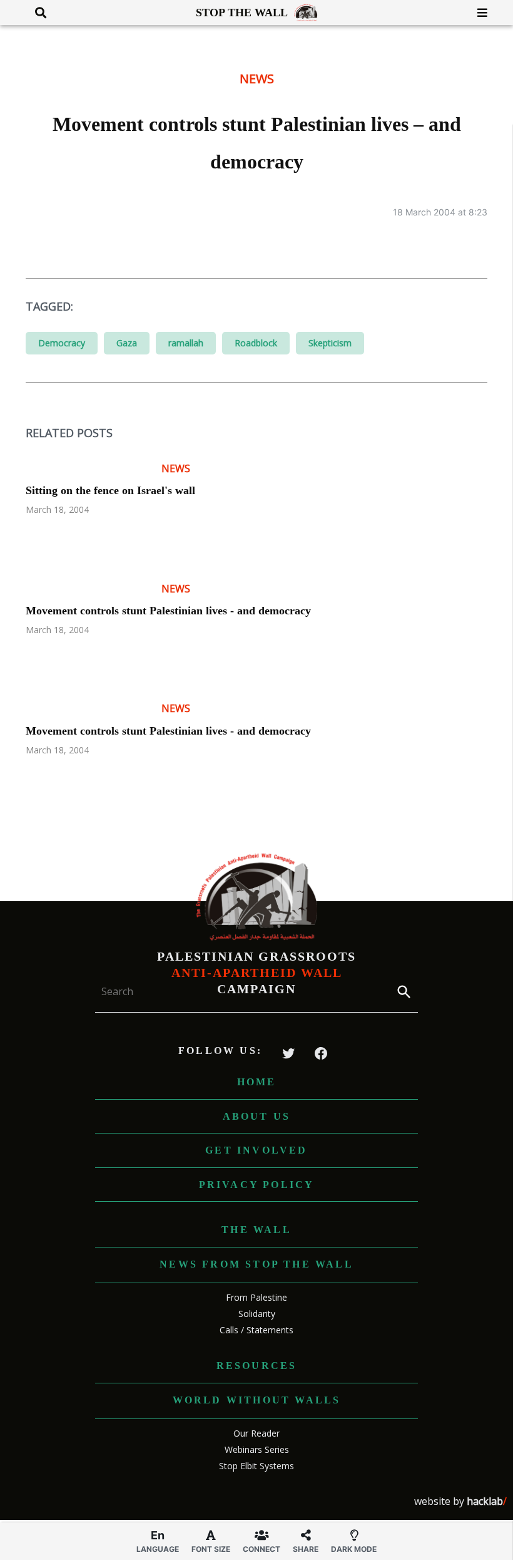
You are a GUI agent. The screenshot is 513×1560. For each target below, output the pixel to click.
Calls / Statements (256, 1330)
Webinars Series (257, 1449)
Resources (256, 1365)
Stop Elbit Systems (256, 1466)
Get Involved (256, 1150)
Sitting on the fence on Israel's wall (110, 490)
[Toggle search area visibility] (36, 12)
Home (257, 1082)
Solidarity (256, 1314)
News (257, 78)
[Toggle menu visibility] (477, 12)
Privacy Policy (257, 1184)
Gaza (126, 343)
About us (257, 1116)
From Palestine (256, 1297)
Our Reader (256, 1433)
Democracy (61, 343)
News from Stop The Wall (256, 1264)
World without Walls (257, 1400)
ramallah (185, 343)
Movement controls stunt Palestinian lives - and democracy (168, 610)
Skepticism (330, 343)
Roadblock (256, 343)
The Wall (256, 1229)
